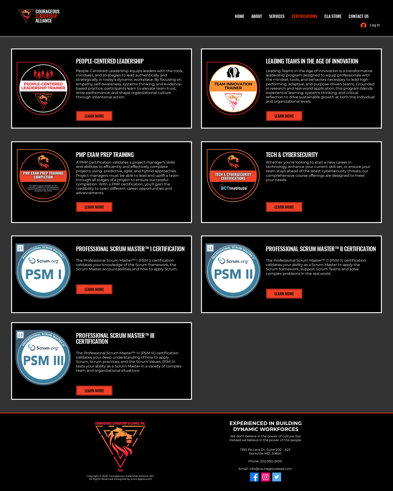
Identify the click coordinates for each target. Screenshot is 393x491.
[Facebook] (254, 477)
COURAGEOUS (47, 11)
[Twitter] (276, 477)
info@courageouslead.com (270, 469)
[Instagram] (265, 477)
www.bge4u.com (141, 479)
